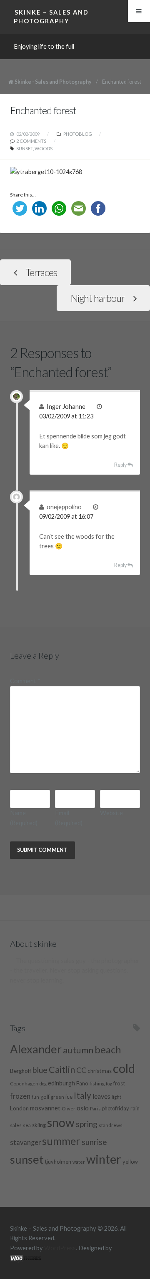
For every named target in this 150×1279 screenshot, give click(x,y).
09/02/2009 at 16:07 (66, 516)
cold (124, 1068)
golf (45, 1096)
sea (27, 1125)
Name (24, 817)
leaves (101, 1096)
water (78, 1162)
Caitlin (62, 1069)
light (116, 1097)
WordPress (60, 1248)
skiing (39, 1125)
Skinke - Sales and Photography (53, 82)
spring (87, 1124)
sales (16, 1125)
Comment (25, 680)
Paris (95, 1108)
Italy (82, 1095)
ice (68, 1096)
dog (43, 1083)
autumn (78, 1050)
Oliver (68, 1108)
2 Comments (31, 141)
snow (61, 1122)
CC (81, 1070)
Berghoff (20, 1070)
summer (61, 1141)
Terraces (41, 272)
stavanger (25, 1142)
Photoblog (77, 134)
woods (43, 148)
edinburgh (61, 1083)
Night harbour (97, 298)
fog (109, 1083)
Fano (82, 1083)
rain (135, 1108)
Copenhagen (24, 1083)
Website (111, 812)
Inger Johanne (66, 406)
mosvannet (45, 1108)
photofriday (115, 1108)
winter (103, 1159)
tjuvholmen (58, 1161)
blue (40, 1070)
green (57, 1097)
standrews (110, 1125)
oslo (83, 1108)
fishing (97, 1083)
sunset (24, 148)
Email (68, 817)
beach (108, 1049)
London (19, 1108)
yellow (130, 1161)
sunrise (94, 1142)
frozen (20, 1096)
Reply (120, 465)
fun (35, 1097)
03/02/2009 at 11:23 (66, 416)
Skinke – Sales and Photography (51, 16)
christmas (100, 1070)
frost (119, 1083)
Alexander (36, 1049)
